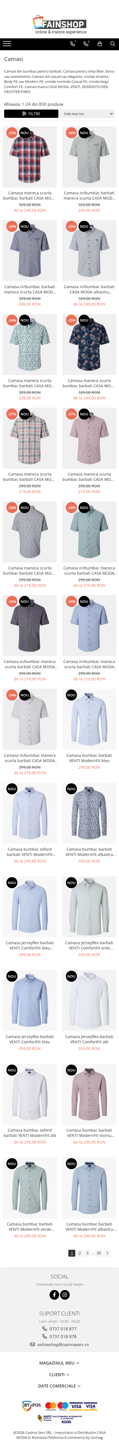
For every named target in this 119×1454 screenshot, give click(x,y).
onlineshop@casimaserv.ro (62, 1344)
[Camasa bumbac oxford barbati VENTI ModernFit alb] (30, 1094)
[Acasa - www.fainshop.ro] (59, 24)
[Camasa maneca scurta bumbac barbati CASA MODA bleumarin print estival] (89, 344)
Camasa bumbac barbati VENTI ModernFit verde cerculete (30, 1226)
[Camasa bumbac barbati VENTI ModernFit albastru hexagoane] (89, 813)
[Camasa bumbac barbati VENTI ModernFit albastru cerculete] (89, 1188)
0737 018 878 (62, 1336)
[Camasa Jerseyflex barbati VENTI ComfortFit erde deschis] (89, 907)
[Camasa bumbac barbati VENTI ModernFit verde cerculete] (30, 1188)
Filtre (33, 113)
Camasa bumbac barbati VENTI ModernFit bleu (89, 758)
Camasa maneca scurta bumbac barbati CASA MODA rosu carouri (30, 195)
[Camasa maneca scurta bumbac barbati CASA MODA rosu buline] (89, 438)
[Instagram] (65, 1295)
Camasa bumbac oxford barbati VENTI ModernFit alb (30, 1132)
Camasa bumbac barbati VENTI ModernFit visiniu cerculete (89, 1132)
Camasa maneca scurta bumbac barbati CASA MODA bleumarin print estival (89, 383)
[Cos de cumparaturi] (100, 43)
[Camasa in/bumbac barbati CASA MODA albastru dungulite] (89, 250)
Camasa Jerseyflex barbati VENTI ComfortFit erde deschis (89, 945)
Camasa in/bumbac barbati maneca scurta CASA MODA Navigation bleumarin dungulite (29, 289)
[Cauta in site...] (113, 43)
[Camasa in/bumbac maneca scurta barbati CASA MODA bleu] (89, 625)
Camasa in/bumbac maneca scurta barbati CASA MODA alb (30, 758)
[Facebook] (54, 1295)
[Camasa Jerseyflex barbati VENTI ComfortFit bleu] (30, 1000)
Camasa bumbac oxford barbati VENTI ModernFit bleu (30, 852)
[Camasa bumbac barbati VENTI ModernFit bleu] (89, 719)
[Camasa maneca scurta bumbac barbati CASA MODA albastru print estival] (30, 532)
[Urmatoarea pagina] (107, 1253)
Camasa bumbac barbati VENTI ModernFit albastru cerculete (89, 1226)
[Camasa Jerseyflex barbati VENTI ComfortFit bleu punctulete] (30, 907)
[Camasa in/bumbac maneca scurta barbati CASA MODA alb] (30, 719)
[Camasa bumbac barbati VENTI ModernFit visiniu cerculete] (89, 1094)
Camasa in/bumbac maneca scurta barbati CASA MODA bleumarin (30, 664)
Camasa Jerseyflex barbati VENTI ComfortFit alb (89, 1039)
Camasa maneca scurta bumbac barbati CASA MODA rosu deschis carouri (30, 476)
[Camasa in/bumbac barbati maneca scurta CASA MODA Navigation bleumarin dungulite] (30, 250)
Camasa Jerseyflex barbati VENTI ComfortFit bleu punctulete (30, 945)
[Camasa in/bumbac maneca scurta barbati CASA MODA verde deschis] (89, 532)
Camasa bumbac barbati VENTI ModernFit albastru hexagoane (89, 852)
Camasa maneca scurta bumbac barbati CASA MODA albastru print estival (30, 570)
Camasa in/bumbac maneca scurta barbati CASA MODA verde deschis (89, 570)
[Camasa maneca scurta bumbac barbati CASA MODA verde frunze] (30, 344)
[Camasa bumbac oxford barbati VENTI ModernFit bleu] (30, 813)
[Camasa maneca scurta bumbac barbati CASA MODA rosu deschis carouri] (30, 438)
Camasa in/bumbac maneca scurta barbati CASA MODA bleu (89, 664)
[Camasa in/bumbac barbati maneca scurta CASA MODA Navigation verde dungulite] (89, 157)
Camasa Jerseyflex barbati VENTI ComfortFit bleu (30, 1039)
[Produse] (7, 45)
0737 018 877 (62, 1328)
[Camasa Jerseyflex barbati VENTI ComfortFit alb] (89, 1000)
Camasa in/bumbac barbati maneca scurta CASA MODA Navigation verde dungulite (89, 195)
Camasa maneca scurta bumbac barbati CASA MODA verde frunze (30, 383)
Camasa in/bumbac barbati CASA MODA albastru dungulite (89, 289)
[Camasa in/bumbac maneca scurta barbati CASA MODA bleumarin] (30, 625)
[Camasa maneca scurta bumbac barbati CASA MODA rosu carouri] (30, 157)
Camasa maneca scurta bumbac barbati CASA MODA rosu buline (89, 476)
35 (99, 1253)
